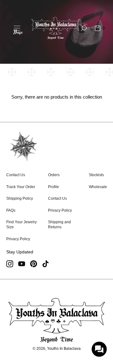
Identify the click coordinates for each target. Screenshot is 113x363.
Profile (53, 187)
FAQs (10, 210)
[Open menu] (17, 28)
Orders (54, 175)
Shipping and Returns (59, 224)
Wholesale (98, 187)
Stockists (96, 175)
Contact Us (15, 175)
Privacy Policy (18, 239)
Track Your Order (20, 187)
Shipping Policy (19, 198)
